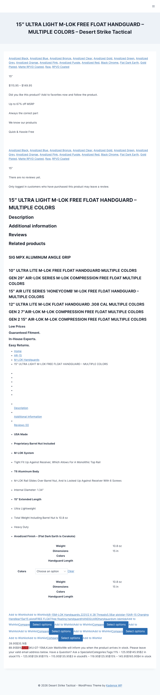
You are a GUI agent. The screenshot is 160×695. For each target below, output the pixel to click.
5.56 (109, 614)
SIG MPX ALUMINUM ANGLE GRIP (40, 257)
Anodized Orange (27, 62)
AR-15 (18, 355)
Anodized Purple (69, 62)
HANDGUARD (90, 618)
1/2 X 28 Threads (96, 614)
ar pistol (117, 614)
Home (18, 351)
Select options (42, 624)
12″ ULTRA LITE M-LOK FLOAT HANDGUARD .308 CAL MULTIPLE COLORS (76, 304)
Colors (22, 571)
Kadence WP (114, 685)
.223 (82, 614)
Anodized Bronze (60, 58)
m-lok (117, 618)
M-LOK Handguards (26, 359)
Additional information (28, 416)
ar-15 (125, 614)
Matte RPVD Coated (31, 66)
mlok (124, 618)
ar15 (20, 618)
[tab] (82, 406)
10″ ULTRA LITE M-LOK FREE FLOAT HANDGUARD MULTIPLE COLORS (73, 270)
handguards (106, 618)
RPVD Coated (60, 66)
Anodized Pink (49, 62)
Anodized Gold (103, 58)
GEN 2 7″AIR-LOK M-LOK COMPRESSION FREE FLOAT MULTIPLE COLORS (76, 312)
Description (21, 408)
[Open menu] (153, 6)
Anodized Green (124, 58)
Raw (48, 66)
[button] (18, 614)
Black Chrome (109, 62)
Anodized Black (18, 58)
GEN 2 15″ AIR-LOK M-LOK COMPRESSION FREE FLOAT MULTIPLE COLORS (78, 319)
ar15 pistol (29, 618)
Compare (24, 624)
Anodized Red (91, 62)
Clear (71, 571)
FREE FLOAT (44, 618)
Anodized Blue (39, 58)
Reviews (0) (21, 425)
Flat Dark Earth (129, 62)
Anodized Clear (82, 58)
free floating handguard (66, 618)
